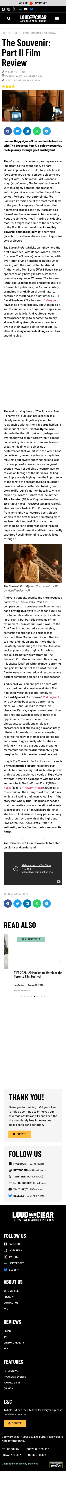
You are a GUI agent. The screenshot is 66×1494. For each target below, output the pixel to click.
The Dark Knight (33, 787)
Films (25, 32)
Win (6, 1348)
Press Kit (10, 1296)
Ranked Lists (12, 1382)
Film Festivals (11, 32)
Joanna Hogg (19, 893)
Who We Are (11, 1290)
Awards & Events (15, 1376)
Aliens (7, 787)
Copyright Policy (38, 1449)
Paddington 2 (51, 697)
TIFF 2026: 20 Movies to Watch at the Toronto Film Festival (30, 974)
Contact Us (11, 1302)
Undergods (49, 300)
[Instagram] (8, 9)
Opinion (8, 1388)
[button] (9, 18)
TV (5, 1336)
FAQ (6, 1308)
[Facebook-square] (3, 9)
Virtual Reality (14, 1342)
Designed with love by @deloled (20, 1463)
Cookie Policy (37, 1454)
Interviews (11, 1370)
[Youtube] (25, 9)
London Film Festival (43, 32)
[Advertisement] (33, 374)
